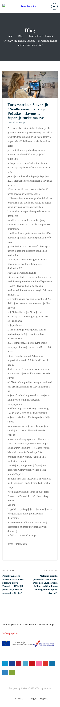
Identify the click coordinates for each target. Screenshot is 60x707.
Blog (20, 36)
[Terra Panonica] (19, 6)
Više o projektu (10, 633)
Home (10, 36)
